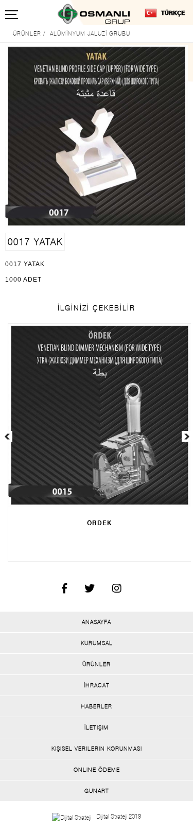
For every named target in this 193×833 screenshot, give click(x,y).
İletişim (96, 727)
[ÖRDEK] (99, 415)
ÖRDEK (99, 523)
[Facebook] (60, 590)
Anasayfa (96, 622)
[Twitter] (86, 590)
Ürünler (96, 664)
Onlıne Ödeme (97, 769)
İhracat (97, 685)
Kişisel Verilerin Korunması (96, 748)
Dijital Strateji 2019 (118, 816)
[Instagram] (112, 590)
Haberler (96, 706)
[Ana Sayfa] (97, 14)
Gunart (96, 790)
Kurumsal (97, 643)
